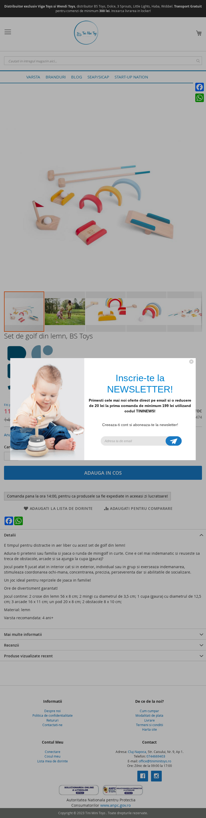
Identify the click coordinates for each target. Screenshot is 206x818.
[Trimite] (174, 441)
